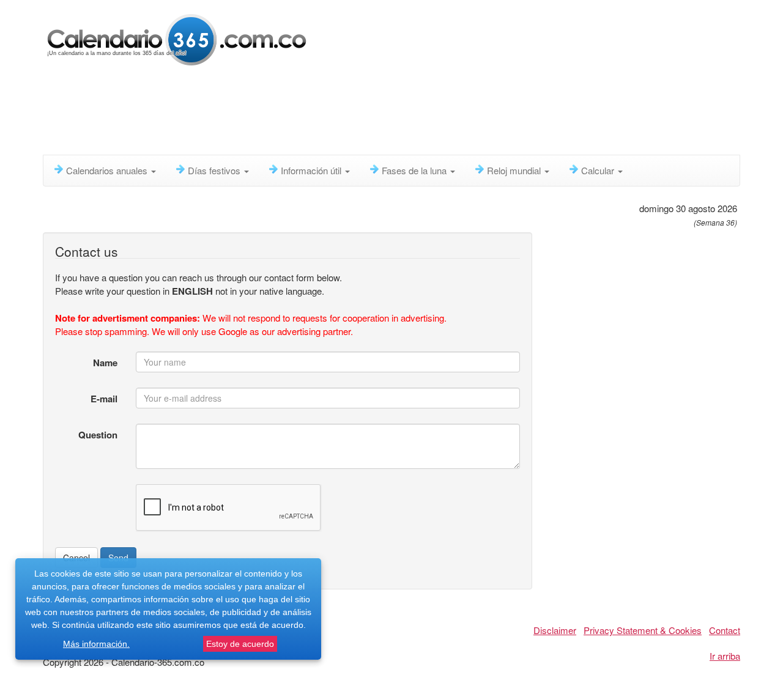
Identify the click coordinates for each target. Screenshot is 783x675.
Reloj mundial (515, 170)
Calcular (599, 170)
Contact (724, 630)
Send (118, 557)
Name (105, 362)
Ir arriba (725, 655)
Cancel (76, 557)
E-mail (104, 398)
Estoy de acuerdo (240, 644)
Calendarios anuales (108, 170)
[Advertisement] (339, 113)
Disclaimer (554, 630)
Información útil (312, 170)
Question (97, 434)
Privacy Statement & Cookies (643, 630)
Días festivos (215, 170)
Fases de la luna (415, 170)
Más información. (96, 644)
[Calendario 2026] (177, 38)
